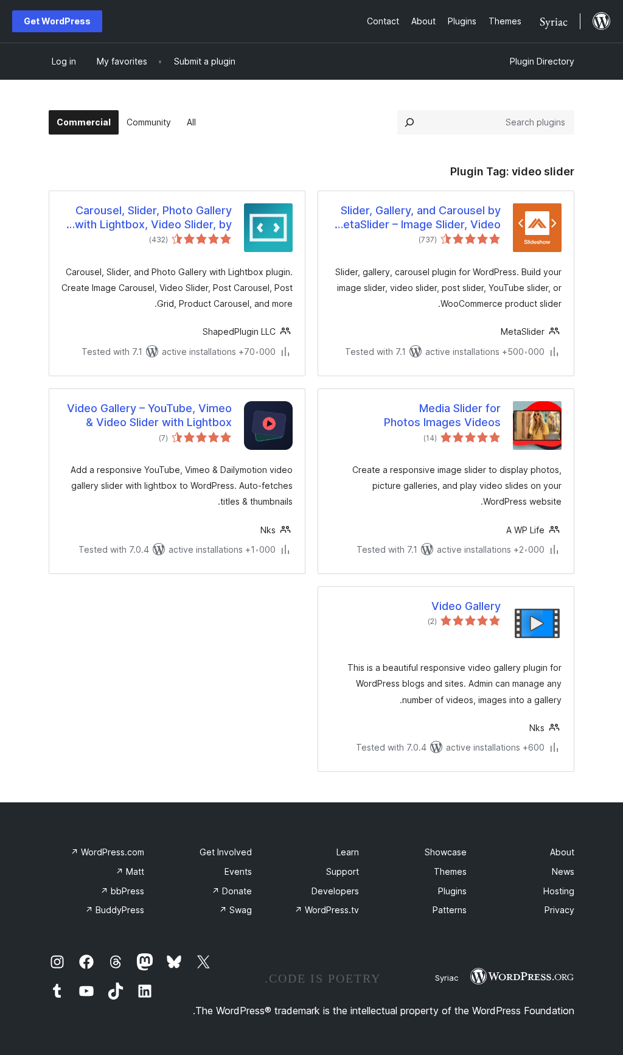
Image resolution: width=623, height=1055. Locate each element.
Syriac (446, 978)
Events (238, 871)
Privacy (559, 910)
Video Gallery (466, 606)
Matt (130, 871)
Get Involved (226, 852)
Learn (347, 852)
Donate (232, 891)
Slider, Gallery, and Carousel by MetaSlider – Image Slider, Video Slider (417, 218)
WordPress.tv (326, 910)
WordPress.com (107, 852)
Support (342, 871)
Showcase (446, 852)
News (563, 871)
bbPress (122, 891)
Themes (450, 871)
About (562, 852)
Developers (335, 891)
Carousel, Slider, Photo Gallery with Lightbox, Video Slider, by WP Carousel (153, 218)
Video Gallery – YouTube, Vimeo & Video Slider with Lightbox (149, 415)
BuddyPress (114, 910)
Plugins (452, 891)
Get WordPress (57, 21)
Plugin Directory (542, 61)
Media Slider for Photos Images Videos (442, 415)
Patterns (450, 910)
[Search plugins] (409, 122)
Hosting (558, 891)
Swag (235, 910)
